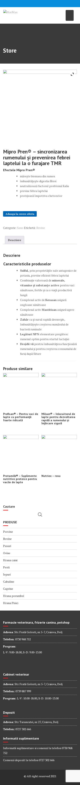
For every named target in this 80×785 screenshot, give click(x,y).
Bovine (40, 228)
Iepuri (7, 574)
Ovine (6, 553)
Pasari (7, 546)
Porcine (8, 532)
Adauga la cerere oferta (20, 213)
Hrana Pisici (10, 603)
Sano (20, 228)
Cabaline (8, 581)
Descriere (14, 240)
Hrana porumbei (13, 596)
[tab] (14, 240)
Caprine (8, 589)
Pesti (6, 567)
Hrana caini (10, 560)
